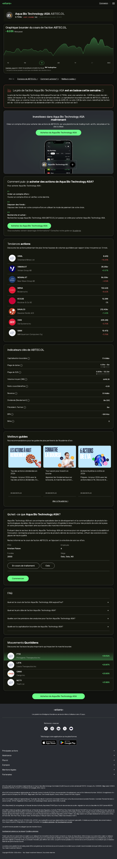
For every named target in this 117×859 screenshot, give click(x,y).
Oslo (47, 566)
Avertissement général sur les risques (13, 831)
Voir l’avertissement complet (63, 822)
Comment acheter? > (49, 79)
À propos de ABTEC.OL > (27, 79)
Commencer (18, 578)
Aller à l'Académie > (60, 501)
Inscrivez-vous (10, 68)
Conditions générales (48, 822)
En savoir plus (16, 493)
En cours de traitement (23, 566)
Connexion (103, 3)
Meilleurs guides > (69, 79)
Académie (77, 231)
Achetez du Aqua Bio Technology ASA (58, 132)
